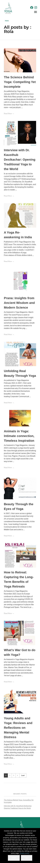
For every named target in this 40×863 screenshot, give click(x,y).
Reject (26, 858)
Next (17, 775)
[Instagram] (36, 7)
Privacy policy (24, 853)
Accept (14, 858)
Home (7, 21)
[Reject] (37, 845)
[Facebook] (32, 7)
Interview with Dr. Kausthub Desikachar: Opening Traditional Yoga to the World (19, 159)
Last (23, 775)
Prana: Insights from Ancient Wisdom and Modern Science (19, 302)
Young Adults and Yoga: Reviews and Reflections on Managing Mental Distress (18, 728)
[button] (35, 12)
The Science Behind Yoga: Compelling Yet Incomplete (20, 81)
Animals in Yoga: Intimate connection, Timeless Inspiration (19, 435)
